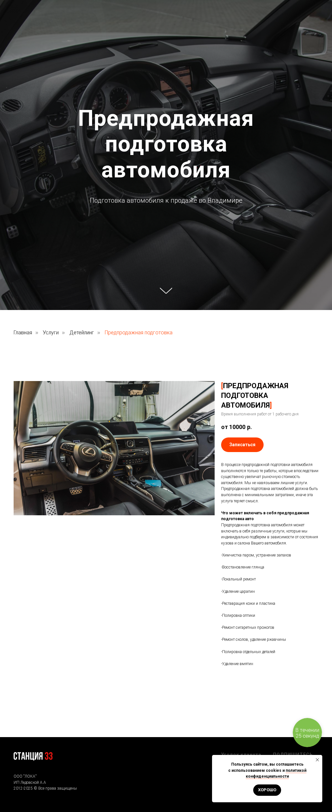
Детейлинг (81, 591)
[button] (242, 703)
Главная (23, 591)
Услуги (51, 591)
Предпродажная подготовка (138, 591)
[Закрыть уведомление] (317, 760)
